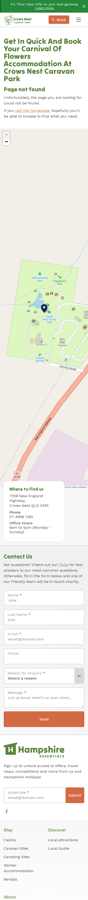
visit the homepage (32, 110)
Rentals (10, 879)
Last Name (19, 614)
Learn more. (44, 8)
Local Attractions (63, 840)
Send (44, 719)
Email (14, 634)
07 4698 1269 (21, 516)
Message (17, 692)
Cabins (10, 840)
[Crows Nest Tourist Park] (17, 19)
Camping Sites (17, 857)
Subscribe (18, 792)
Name (15, 595)
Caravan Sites (16, 848)
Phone (13, 653)
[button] (44, 308)
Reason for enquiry (26, 673)
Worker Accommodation (19, 868)
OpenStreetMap (71, 487)
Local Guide (58, 848)
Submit (75, 795)
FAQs (63, 564)
